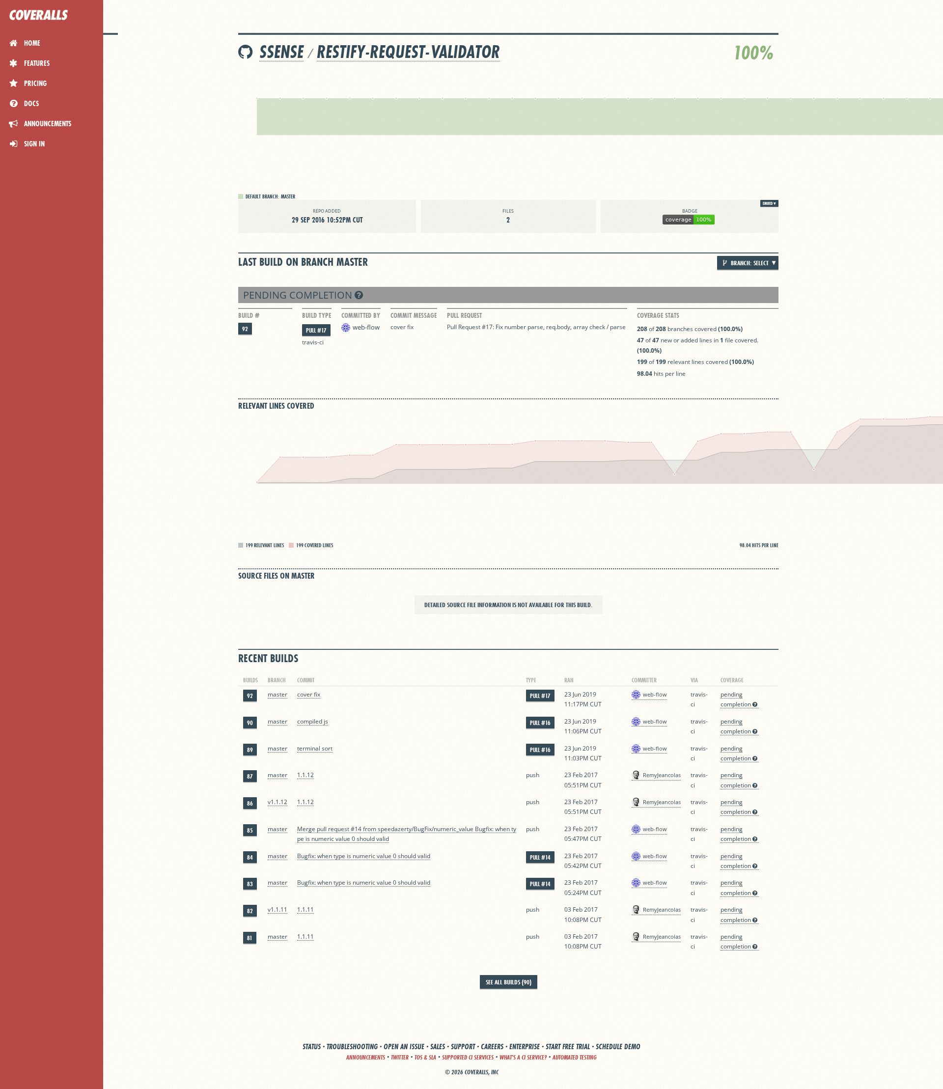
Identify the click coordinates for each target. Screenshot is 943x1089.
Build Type (316, 315)
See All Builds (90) (508, 981)
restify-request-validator (408, 51)
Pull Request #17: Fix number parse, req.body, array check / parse (536, 327)
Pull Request (464, 315)
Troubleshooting (352, 1046)
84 (250, 857)
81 (249, 938)
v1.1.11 (277, 909)
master (277, 694)
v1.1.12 (277, 802)
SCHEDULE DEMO (618, 1046)
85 (250, 830)
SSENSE (281, 51)
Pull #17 (316, 330)
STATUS (312, 1046)
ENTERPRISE (524, 1046)
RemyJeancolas (662, 775)
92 (245, 329)
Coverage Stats (658, 315)
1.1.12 (305, 775)
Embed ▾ (769, 203)
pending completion (299, 295)
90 (250, 723)
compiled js (312, 721)
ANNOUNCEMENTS (365, 1057)
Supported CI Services (468, 1057)
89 (250, 750)
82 (250, 911)
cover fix (402, 327)
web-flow (366, 327)
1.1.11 (305, 909)
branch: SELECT (749, 262)
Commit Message (413, 315)
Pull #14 (540, 857)
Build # (248, 315)
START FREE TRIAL (568, 1046)
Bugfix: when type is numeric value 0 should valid (363, 856)
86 (250, 803)
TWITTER (400, 1057)
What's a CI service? (523, 1057)
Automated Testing (575, 1057)
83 (250, 884)
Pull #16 (540, 723)
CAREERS (492, 1046)
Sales (437, 1046)
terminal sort (315, 748)
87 (250, 776)
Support (463, 1046)
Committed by (360, 315)
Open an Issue (404, 1046)
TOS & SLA (425, 1057)
